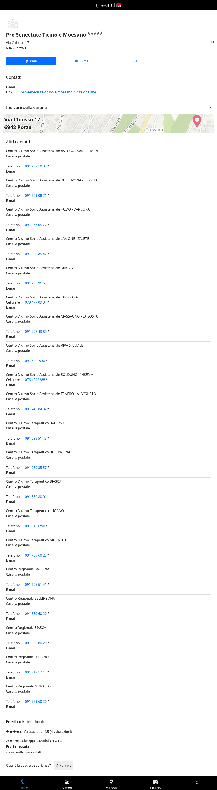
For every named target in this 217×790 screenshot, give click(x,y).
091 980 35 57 (36, 467)
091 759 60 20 (36, 701)
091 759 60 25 (36, 555)
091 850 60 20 (36, 613)
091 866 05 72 (36, 224)
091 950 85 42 (36, 254)
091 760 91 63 (36, 283)
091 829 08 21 (36, 195)
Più (135, 61)
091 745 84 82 (36, 409)
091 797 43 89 (36, 331)
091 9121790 (35, 526)
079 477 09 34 (36, 302)
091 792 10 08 (36, 166)
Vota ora (66, 765)
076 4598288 (35, 379)
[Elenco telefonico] (97, 6)
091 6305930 (35, 360)
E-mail (85, 61)
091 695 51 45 (36, 438)
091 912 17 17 (36, 672)
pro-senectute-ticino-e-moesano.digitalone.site (58, 92)
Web (33, 61)
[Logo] (111, 5)
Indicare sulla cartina (26, 107)
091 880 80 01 (36, 496)
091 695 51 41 (36, 584)
